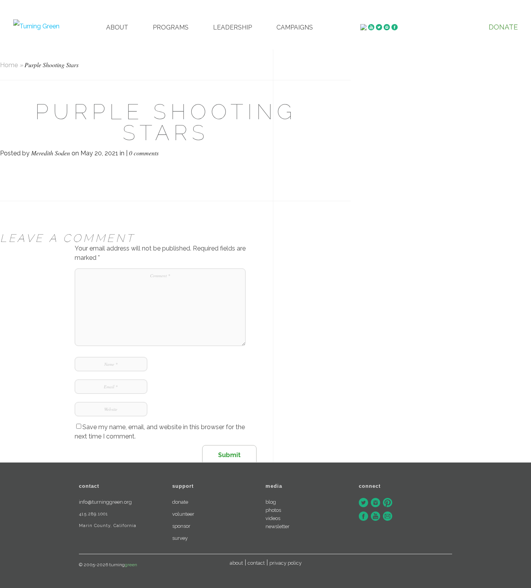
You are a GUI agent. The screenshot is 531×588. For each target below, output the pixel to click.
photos (273, 510)
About (117, 27)
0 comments (144, 153)
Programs (171, 27)
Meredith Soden (50, 153)
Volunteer (183, 514)
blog (271, 502)
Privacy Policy (285, 563)
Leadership (232, 27)
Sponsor (181, 526)
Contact (256, 563)
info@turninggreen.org (105, 502)
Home (9, 65)
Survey (180, 538)
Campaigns (294, 27)
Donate (503, 27)
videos (273, 518)
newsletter (278, 526)
